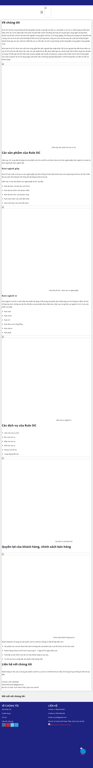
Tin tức (4, 717)
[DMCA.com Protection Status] (59, 725)
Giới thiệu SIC (6, 709)
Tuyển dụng (6, 713)
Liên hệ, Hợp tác (7, 721)
